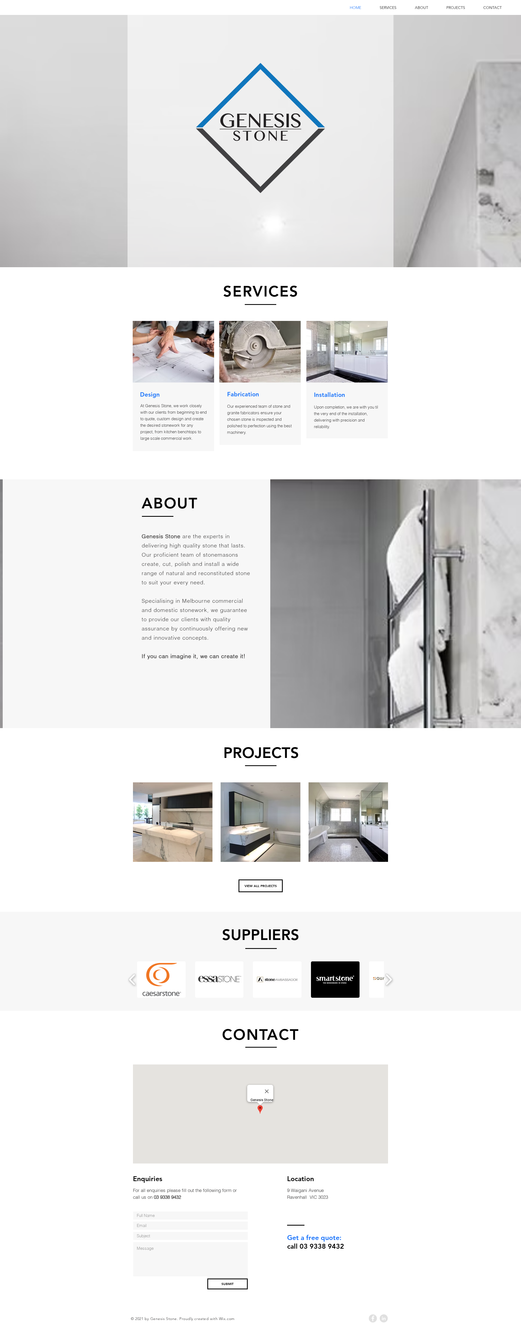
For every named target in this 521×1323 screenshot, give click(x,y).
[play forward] (389, 979)
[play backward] (132, 979)
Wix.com (227, 1318)
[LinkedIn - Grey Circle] (384, 1318)
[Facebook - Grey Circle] (373, 1318)
